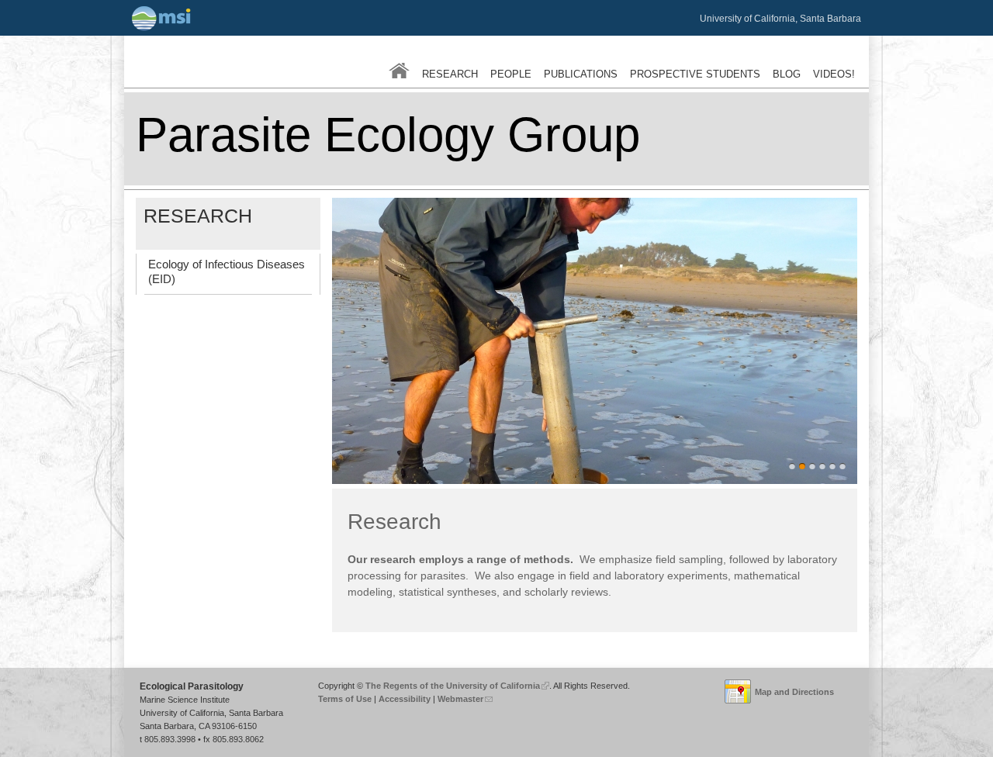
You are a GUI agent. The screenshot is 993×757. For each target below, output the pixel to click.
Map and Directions (794, 692)
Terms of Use (345, 698)
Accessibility (405, 698)
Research (450, 74)
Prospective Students (695, 74)
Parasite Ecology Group (388, 134)
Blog (787, 74)
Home (399, 70)
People (510, 74)
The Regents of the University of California (455, 685)
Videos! (834, 74)
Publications (581, 74)
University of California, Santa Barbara (780, 18)
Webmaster (464, 698)
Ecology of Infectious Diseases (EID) (226, 271)
